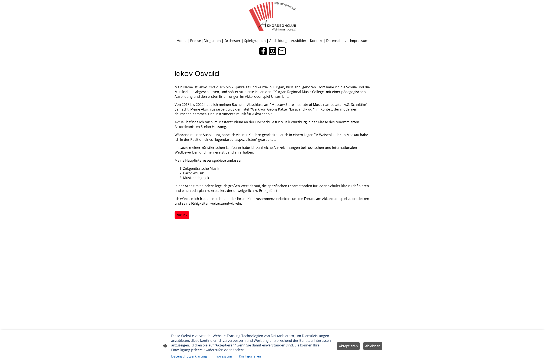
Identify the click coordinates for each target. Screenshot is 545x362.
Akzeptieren (348, 346)
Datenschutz (336, 40)
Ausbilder (298, 40)
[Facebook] (263, 51)
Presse (195, 40)
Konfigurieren (250, 356)
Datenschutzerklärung (189, 356)
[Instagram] (272, 51)
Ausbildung (278, 40)
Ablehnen (372, 346)
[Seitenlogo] (272, 16)
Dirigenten (212, 40)
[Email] (282, 51)
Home (181, 40)
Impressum (359, 40)
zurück (181, 215)
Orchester (232, 40)
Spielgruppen (255, 40)
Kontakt (316, 40)
